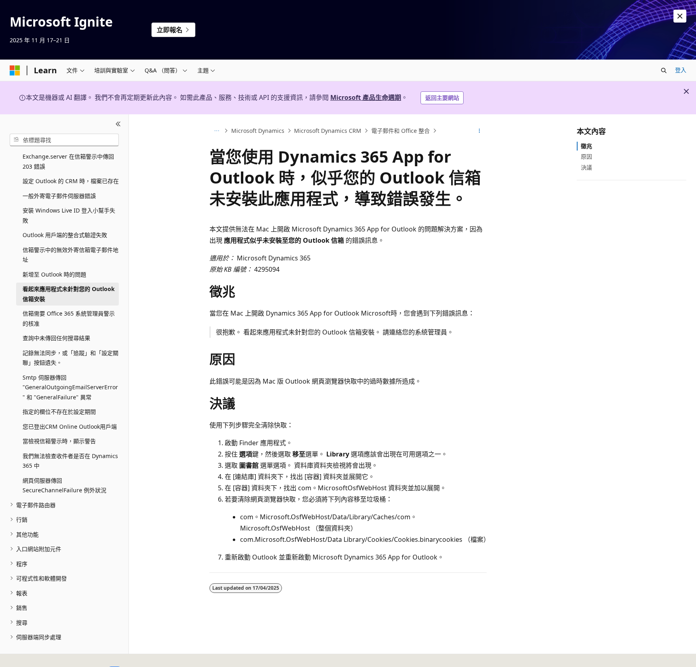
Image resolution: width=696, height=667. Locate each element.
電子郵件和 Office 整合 (400, 130)
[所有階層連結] (216, 130)
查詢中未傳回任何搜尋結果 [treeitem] (56, 338)
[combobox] (64, 139)
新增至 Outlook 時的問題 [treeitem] (54, 274)
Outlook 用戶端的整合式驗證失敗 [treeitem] (65, 235)
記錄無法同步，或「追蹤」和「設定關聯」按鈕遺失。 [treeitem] (70, 357)
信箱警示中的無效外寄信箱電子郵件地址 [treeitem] (70, 254)
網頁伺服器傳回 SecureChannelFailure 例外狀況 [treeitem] (64, 485)
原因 (586, 156)
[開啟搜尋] (664, 70)
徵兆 (586, 146)
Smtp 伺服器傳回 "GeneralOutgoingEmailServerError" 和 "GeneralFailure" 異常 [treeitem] (70, 387)
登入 (680, 70)
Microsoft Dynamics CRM (327, 130)
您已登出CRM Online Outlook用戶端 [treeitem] (70, 426)
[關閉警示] (679, 16)
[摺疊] (118, 124)
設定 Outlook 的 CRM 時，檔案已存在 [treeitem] (71, 181)
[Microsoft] (15, 70)
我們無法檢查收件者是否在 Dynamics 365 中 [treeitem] (70, 460)
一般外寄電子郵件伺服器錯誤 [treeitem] (59, 195)
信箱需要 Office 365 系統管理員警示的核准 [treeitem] (69, 318)
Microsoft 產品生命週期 (365, 97)
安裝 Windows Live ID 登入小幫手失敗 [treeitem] (69, 215)
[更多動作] (479, 130)
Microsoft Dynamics (257, 130)
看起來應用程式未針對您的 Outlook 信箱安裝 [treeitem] (69, 294)
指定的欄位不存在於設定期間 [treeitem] (59, 411)
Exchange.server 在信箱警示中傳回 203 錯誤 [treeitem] (68, 161)
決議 (586, 167)
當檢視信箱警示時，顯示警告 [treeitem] (59, 441)
